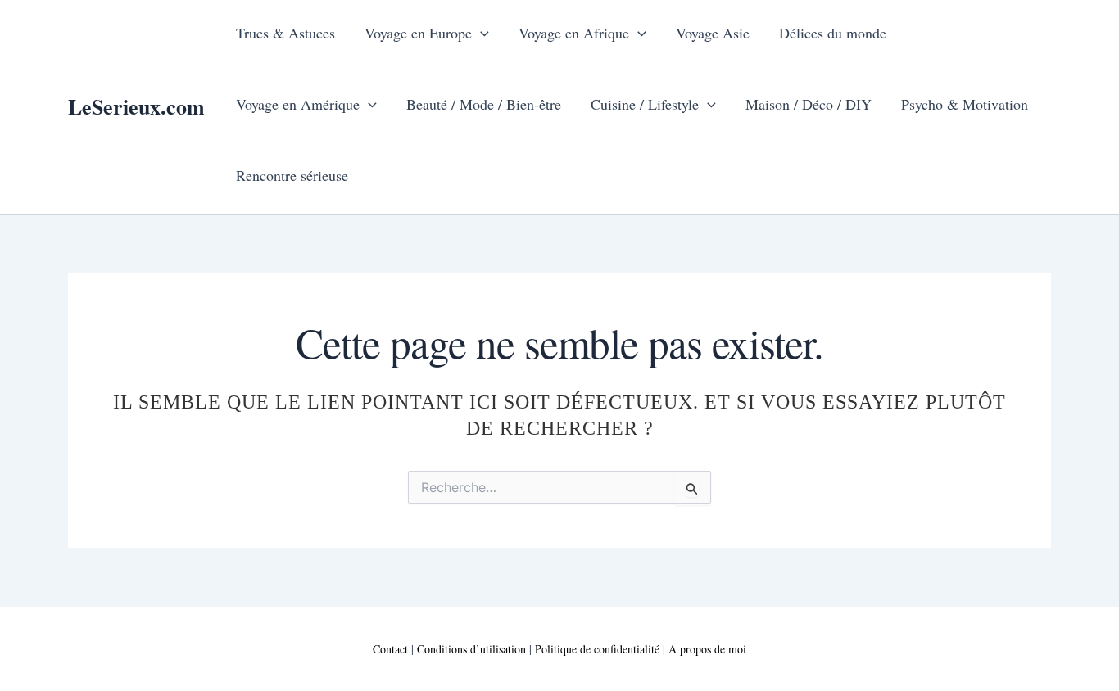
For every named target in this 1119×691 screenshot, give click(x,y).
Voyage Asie (713, 33)
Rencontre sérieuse (292, 175)
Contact (390, 649)
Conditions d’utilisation (471, 649)
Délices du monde (832, 33)
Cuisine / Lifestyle (645, 104)
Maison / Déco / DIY (808, 104)
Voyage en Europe (418, 33)
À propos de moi (707, 649)
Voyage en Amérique (298, 104)
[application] (480, 32)
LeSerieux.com (136, 106)
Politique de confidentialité (597, 649)
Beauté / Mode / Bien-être (483, 104)
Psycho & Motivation (964, 104)
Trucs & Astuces (285, 33)
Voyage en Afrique (574, 33)
